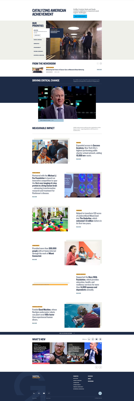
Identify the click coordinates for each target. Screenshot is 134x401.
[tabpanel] (74, 40)
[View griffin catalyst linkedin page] (89, 339)
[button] (67, 102)
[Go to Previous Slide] (98, 63)
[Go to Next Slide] (101, 63)
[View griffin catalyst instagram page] (39, 393)
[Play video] (97, 24)
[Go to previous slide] (96, 367)
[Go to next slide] (100, 367)
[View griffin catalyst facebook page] (49, 393)
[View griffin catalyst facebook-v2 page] (100, 339)
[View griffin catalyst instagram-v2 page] (92, 339)
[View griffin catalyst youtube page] (96, 339)
